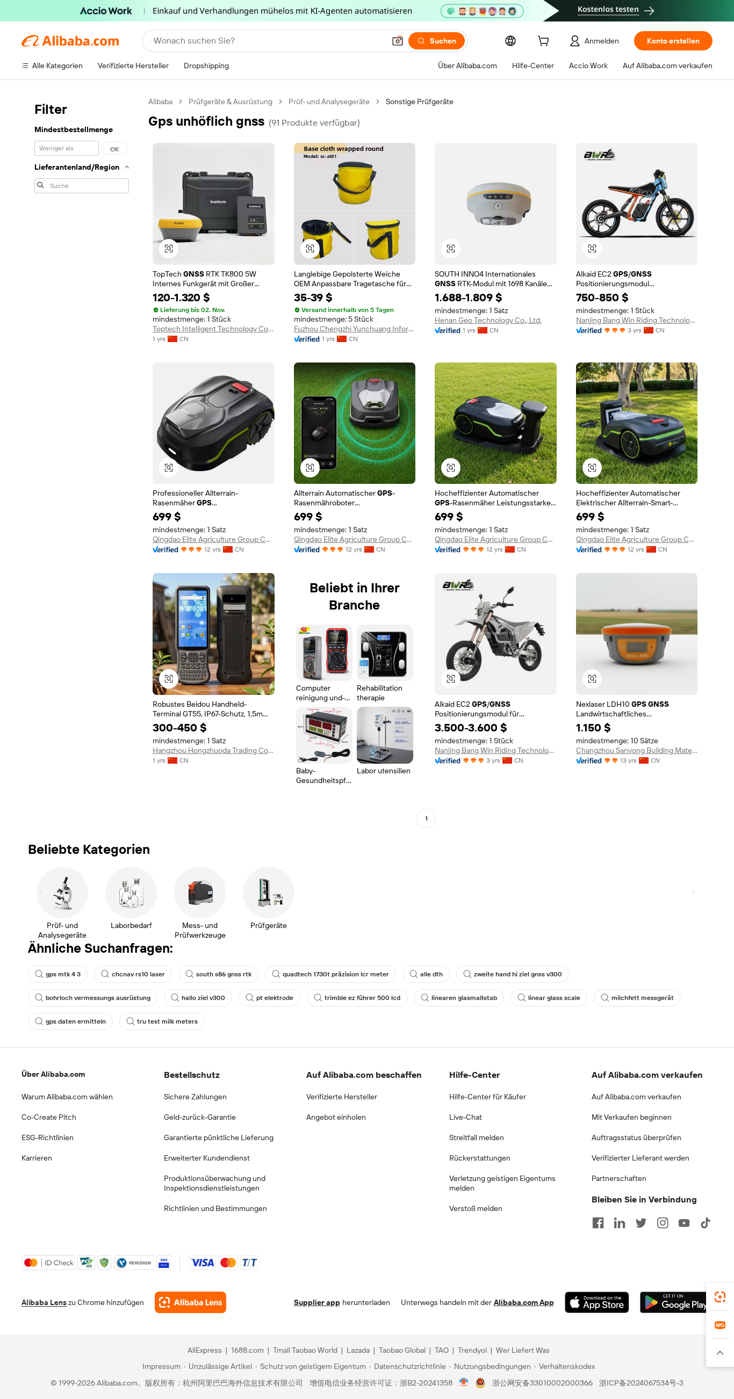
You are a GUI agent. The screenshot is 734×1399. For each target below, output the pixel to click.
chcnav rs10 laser (138, 974)
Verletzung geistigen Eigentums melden (502, 1183)
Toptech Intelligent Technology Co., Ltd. (214, 328)
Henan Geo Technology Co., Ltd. (488, 320)
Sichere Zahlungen (195, 1096)
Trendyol (472, 1350)
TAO (442, 1350)
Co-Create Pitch (48, 1117)
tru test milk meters (167, 1021)
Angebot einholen (336, 1117)
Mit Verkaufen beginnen (632, 1117)
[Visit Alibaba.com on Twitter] (641, 1222)
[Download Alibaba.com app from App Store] (597, 1302)
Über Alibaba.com (53, 1074)
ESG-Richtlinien (47, 1137)
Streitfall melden (476, 1137)
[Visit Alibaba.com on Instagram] (662, 1222)
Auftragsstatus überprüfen (636, 1137)
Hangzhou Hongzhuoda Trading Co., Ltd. (214, 750)
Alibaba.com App (524, 1302)
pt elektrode (274, 998)
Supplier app (317, 1302)
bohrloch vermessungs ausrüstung (98, 998)
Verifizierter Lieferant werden (640, 1158)
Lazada (358, 1350)
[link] (720, 1297)
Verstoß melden (475, 1208)
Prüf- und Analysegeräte (329, 101)
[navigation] (81, 461)
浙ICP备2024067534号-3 (641, 1383)
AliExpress (205, 1350)
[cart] (545, 42)
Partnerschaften (619, 1178)
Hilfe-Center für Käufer (487, 1096)
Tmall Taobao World (305, 1350)
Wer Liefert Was (523, 1350)
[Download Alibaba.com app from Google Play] (676, 1302)
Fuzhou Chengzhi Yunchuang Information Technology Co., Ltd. (355, 328)
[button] (397, 40)
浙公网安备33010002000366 (542, 1383)
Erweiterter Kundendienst (207, 1158)
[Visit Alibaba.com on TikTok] (705, 1222)
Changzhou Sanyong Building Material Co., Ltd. (637, 750)
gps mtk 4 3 (63, 974)
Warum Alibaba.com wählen (67, 1096)
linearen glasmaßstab (464, 998)
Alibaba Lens (44, 1302)
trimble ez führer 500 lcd (362, 998)
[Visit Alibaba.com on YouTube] (684, 1222)
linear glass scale (554, 998)
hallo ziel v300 (203, 998)
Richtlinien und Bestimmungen (215, 1208)
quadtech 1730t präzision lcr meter (336, 974)
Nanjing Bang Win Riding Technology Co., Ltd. (637, 320)
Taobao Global (402, 1350)
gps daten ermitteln (76, 1021)
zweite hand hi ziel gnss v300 (518, 974)
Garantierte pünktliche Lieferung (219, 1137)
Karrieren (36, 1158)
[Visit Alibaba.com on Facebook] (598, 1222)
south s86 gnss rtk (223, 974)
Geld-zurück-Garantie (200, 1117)
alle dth (431, 974)
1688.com (247, 1350)
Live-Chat (465, 1117)
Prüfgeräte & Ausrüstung (230, 101)
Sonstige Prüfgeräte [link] (420, 101)
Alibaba (160, 101)
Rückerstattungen (479, 1158)
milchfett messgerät (642, 998)
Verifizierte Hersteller (341, 1096)
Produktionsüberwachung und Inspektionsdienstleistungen (214, 1183)
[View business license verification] (464, 1383)
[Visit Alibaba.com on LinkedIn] (619, 1222)
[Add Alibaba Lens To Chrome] (190, 1302)
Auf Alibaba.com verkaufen (636, 1096)
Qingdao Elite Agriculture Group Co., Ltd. (214, 539)
